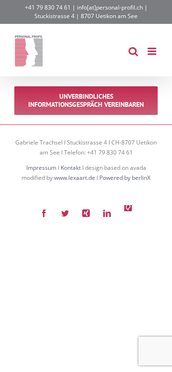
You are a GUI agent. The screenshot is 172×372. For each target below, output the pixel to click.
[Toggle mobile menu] (153, 51)
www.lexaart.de (74, 178)
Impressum (41, 168)
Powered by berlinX (124, 178)
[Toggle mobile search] (133, 51)
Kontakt (71, 168)
